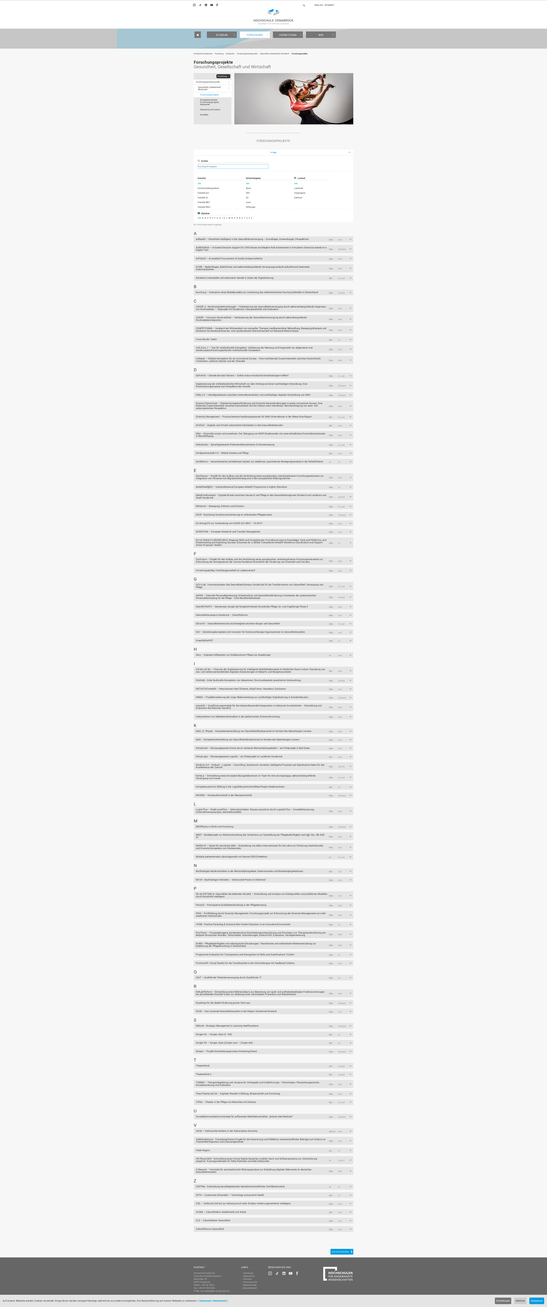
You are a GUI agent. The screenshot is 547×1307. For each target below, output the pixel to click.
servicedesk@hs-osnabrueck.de (214, 1291)
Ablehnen (520, 1300)
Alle (199, 183)
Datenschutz (219, 1300)
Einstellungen (503, 1300)
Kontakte (204, 114)
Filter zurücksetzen (346, 225)
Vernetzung (288, 35)
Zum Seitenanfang (340, 1252)
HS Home (247, 1279)
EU (247, 197)
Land (248, 202)
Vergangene (299, 192)
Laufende (298, 188)
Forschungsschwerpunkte (247, 53)
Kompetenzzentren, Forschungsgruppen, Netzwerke (209, 102)
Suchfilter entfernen (301, 166)
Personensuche (250, 1282)
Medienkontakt (250, 1285)
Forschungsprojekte (300, 53)
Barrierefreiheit (250, 1288)
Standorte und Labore (210, 109)
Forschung (255, 35)
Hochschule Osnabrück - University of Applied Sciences (273, 16)
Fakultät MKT (204, 202)
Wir (321, 35)
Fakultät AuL (203, 192)
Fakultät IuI (203, 197)
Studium (222, 35)
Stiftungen (251, 207)
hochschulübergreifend (208, 188)
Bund (248, 188)
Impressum (205, 1300)
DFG (248, 192)
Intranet (329, 5)
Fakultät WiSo (204, 207)
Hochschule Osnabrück (203, 53)
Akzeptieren (537, 1300)
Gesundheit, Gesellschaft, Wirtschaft (274, 53)
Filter (274, 152)
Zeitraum (298, 197)
